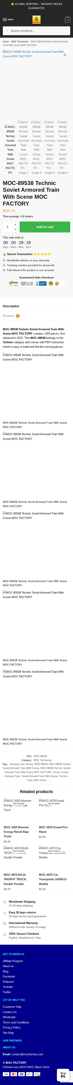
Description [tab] (11, 306)
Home (6, 41)
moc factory (26, 764)
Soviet (56, 772)
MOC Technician (19, 41)
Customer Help (12, 1006)
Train (29, 780)
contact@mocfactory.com (27, 1054)
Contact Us (10, 1012)
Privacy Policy (11, 1027)
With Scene (40, 780)
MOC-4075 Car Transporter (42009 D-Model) (53, 879)
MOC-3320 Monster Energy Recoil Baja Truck (16, 832)
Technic (63, 776)
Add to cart (45, 227)
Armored (14, 764)
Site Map (8, 1032)
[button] (65, 55)
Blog (5, 971)
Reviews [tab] (10, 315)
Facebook (9, 976)
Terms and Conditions (16, 1022)
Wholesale (9, 1017)
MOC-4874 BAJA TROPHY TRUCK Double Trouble (15, 879)
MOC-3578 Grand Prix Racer (53, 829)
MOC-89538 (41, 764)
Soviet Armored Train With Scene (40, 776)
